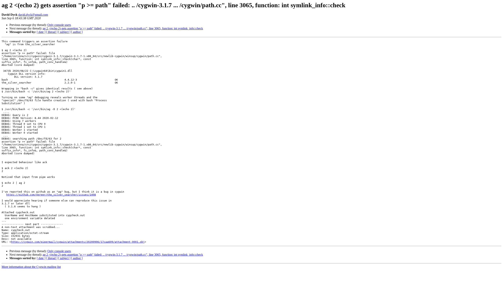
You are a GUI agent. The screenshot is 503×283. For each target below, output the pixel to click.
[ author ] (77, 32)
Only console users (59, 25)
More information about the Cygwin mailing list (31, 266)
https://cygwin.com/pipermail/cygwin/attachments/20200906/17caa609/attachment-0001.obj (78, 241)
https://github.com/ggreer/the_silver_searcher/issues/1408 (51, 194)
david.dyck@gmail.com (33, 14)
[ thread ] (51, 32)
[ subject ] (64, 32)
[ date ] (41, 32)
